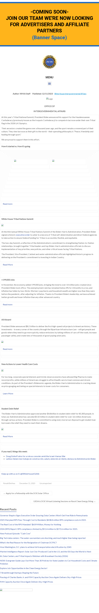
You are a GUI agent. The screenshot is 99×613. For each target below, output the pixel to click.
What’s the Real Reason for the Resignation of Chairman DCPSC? (28, 542)
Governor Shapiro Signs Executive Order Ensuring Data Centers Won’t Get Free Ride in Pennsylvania (44, 515)
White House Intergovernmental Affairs (70, 94)
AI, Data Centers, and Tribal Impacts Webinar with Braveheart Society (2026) (34, 556)
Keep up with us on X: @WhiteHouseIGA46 (20, 473)
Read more (7, 204)
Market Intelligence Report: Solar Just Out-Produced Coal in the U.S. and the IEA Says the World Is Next (45, 551)
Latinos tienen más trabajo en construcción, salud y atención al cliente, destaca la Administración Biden (51, 459)
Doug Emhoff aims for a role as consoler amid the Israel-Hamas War (35, 456)
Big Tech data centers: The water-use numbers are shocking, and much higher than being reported (42, 538)
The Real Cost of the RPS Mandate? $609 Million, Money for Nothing (30, 524)
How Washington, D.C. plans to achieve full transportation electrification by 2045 (35, 547)
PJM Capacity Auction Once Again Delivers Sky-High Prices (26, 581)
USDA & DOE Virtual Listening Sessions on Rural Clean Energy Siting (64, 501)
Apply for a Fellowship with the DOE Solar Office (26, 493)
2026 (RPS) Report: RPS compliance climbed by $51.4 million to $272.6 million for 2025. (39, 529)
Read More (8, 264)
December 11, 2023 (27, 483)
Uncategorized (45, 483)
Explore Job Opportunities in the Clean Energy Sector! (23, 568)
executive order (23, 235)
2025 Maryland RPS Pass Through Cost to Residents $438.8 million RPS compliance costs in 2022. (43, 520)
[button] (49, 83)
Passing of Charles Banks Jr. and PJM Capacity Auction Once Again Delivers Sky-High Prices (40, 577)
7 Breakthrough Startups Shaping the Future (19, 572)
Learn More (8, 393)
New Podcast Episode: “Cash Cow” (15, 533)
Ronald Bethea (9, 483)
